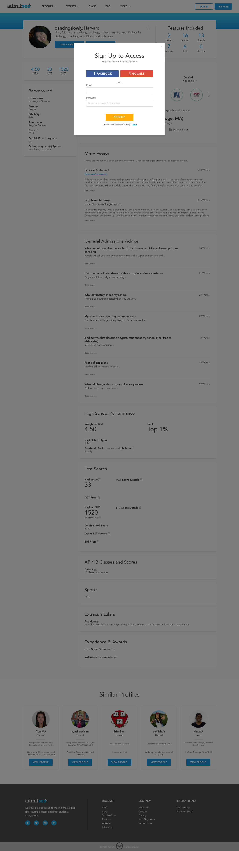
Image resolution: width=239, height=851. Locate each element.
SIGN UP (119, 117)
